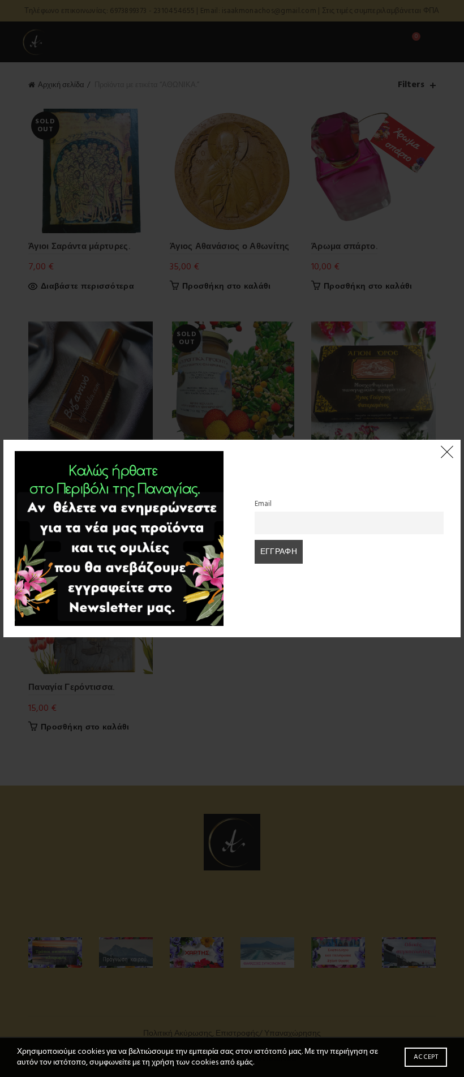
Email (263, 504)
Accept (426, 1057)
